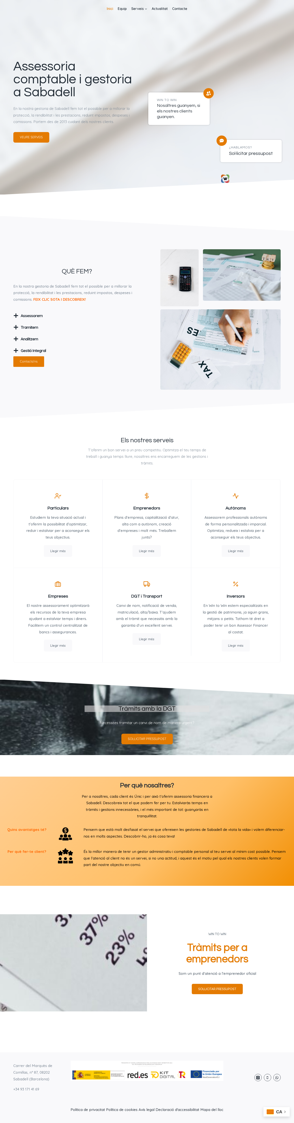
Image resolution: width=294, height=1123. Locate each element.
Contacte (179, 8)
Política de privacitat (88, 1109)
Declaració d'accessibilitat (177, 1109)
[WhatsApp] (277, 1077)
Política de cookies (122, 1109)
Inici (110, 8)
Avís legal (147, 1109)
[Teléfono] (267, 1077)
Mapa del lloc (211, 1109)
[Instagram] (258, 1077)
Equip (122, 8)
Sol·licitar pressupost (251, 153)
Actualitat (160, 8)
